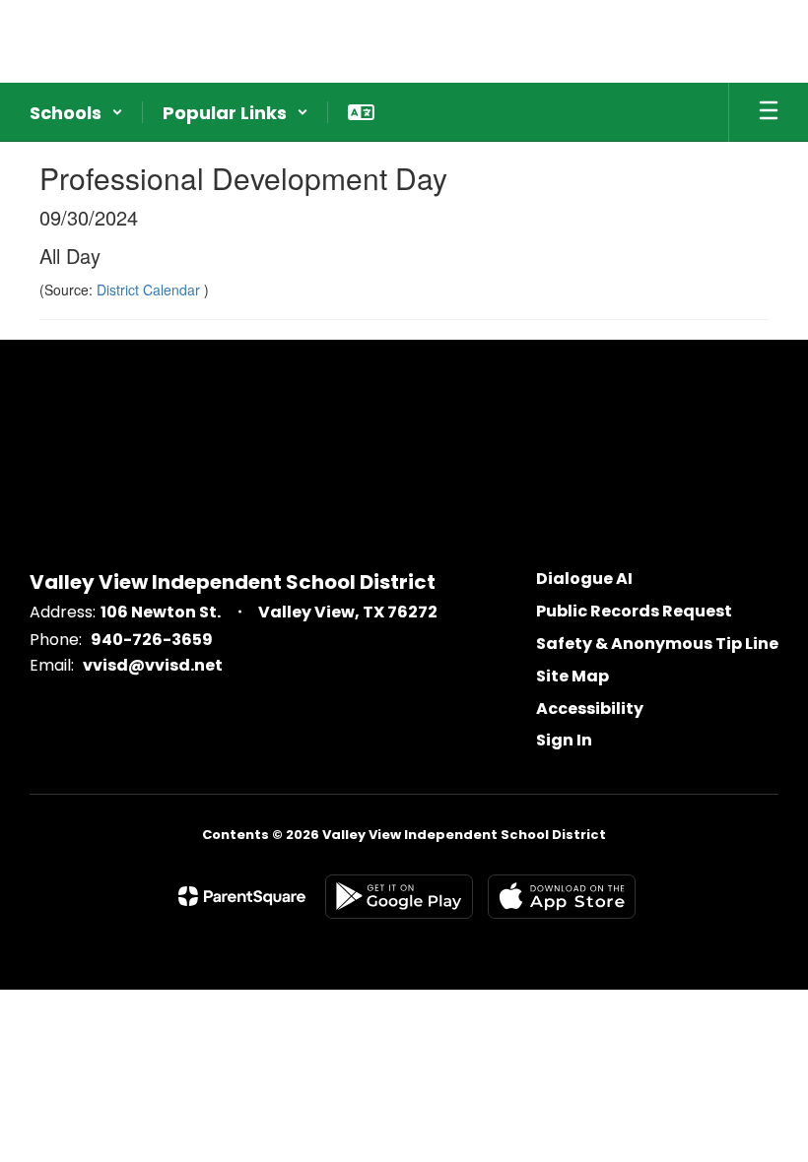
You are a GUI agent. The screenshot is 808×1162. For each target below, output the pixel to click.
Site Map (572, 676)
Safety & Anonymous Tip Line (657, 643)
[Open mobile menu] (768, 112)
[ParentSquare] (241, 896)
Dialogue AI (584, 578)
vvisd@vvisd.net (153, 665)
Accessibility (589, 708)
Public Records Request (634, 611)
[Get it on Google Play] (399, 896)
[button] (76, 112)
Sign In (564, 740)
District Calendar (150, 289)
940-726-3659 (152, 639)
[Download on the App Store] (562, 896)
